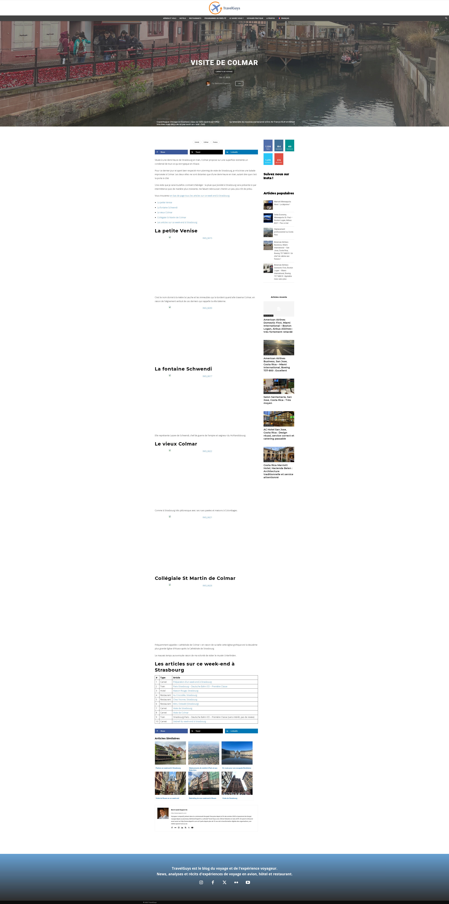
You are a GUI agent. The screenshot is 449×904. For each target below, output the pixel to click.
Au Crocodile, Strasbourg (185, 695)
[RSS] (185, 827)
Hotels (182, 18)
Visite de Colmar (180, 712)
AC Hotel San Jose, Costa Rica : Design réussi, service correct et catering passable (279, 434)
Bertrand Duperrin (222, 83)
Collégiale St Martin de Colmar (171, 217)
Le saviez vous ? (236, 18)
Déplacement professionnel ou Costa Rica (283, 232)
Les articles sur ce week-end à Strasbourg (177, 222)
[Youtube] (192, 827)
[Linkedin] (182, 827)
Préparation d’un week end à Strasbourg (192, 681)
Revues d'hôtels (268, 425)
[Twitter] (189, 827)
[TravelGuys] (224, 8)
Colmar (206, 142)
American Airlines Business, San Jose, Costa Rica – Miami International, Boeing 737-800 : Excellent (277, 364)
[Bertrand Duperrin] (209, 83)
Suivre (279, 140)
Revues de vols (268, 315)
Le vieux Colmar (164, 212)
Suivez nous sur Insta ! (276, 176)
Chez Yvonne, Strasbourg (185, 699)
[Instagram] (179, 827)
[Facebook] (172, 827)
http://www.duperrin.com (178, 813)
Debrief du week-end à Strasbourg (189, 721)
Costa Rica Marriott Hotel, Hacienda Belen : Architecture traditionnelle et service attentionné (278, 471)
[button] (446, 18)
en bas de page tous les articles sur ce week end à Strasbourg (199, 195)
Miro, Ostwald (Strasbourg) (186, 703)
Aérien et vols (169, 18)
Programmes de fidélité (215, 18)
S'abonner (279, 154)
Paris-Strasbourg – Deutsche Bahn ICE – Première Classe (200, 686)
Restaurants (195, 18)
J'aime (268, 140)
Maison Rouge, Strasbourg (185, 690)
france (215, 142)
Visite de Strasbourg (182, 708)
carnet (197, 142)
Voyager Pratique (255, 18)
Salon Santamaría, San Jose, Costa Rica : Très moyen (278, 400)
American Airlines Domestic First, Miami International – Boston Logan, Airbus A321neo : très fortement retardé (278, 325)
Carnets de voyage (224, 71)
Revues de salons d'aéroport (272, 393)
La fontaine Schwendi (167, 207)
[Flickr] (175, 827)
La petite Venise (164, 202)
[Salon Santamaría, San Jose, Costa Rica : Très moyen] (279, 386)
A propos (270, 18)
